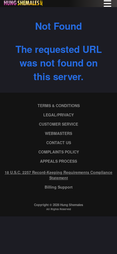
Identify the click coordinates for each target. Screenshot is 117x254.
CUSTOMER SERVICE (58, 124)
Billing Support (59, 187)
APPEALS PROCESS (58, 161)
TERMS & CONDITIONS (59, 105)
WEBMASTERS (58, 133)
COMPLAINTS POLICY (58, 152)
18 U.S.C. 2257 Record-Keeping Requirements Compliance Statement (58, 175)
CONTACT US (58, 142)
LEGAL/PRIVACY (58, 114)
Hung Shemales (71, 204)
